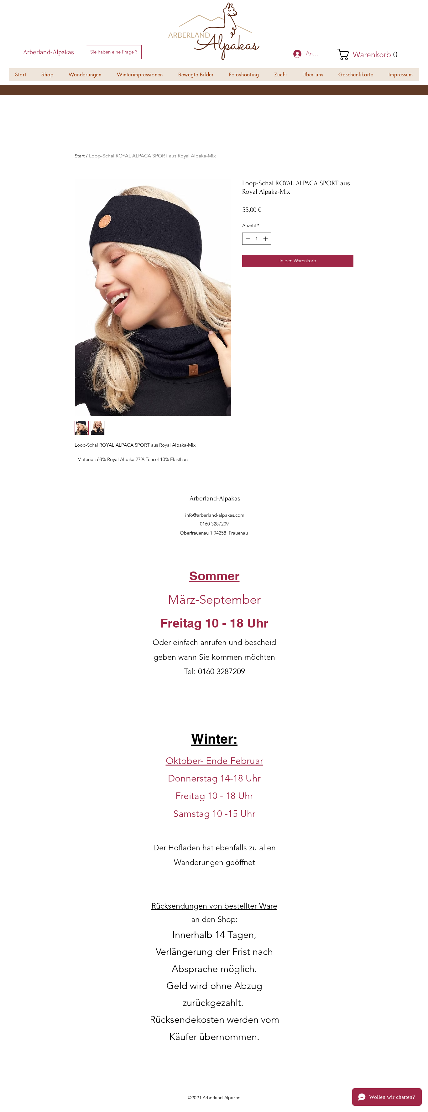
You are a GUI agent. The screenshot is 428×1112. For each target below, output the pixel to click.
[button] (114, 52)
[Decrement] (247, 238)
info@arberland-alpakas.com (214, 515)
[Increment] (266, 238)
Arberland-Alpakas (48, 52)
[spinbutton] (257, 238)
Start (80, 156)
